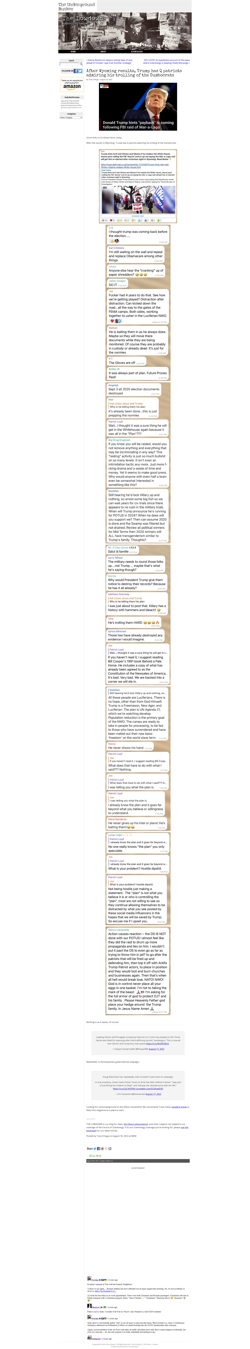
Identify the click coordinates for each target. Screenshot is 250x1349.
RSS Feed (147, 1344)
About (103, 51)
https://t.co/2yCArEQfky (124, 1088)
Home (73, 51)
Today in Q (109, 1161)
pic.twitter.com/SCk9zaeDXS (149, 1088)
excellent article (179, 1107)
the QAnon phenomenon (136, 1124)
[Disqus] (138, 1241)
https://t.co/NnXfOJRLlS (157, 1043)
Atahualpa (134, 1346)
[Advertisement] (144, 6)
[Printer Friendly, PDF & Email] (95, 1157)
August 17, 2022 (156, 1049)
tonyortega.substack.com (72, 107)
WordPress (124, 1346)
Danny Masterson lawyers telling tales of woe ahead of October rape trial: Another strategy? (109, 61)
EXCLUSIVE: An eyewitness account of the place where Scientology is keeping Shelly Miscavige (166, 61)
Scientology (137, 51)
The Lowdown (77, 55)
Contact (155, 1344)
